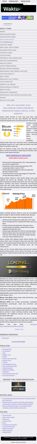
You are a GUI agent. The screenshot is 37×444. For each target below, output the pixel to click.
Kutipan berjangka (7, 368)
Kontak (3, 97)
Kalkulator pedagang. (8, 370)
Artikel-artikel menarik (9, 68)
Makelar (16, 4)
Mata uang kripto (7, 39)
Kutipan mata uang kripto (9, 358)
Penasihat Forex (7, 349)
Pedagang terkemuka (8, 92)
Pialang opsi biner (7, 430)
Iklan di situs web (7, 100)
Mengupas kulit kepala (9, 79)
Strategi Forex (6, 53)
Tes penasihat (6, 351)
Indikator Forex (6, 354)
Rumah (2, 31)
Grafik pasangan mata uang (10, 373)
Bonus (4, 423)
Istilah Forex (5, 55)
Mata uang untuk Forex (9, 47)
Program (4, 362)
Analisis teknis (6, 63)
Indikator (25, 1)
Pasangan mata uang (8, 50)
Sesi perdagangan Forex (9, 364)
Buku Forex (4, 76)
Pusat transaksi (6, 415)
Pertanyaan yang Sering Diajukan (13, 71)
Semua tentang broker (8, 426)
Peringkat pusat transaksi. (9, 424)
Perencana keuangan (8, 375)
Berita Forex (5, 89)
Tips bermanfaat (6, 42)
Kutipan (4, 356)
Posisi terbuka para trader (9, 366)
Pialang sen (5, 419)
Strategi (6, 4)
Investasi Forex (6, 421)
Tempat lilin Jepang (8, 84)
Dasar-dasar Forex (8, 34)
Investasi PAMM (6, 45)
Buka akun (5, 338)
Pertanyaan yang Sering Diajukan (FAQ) (16, 95)
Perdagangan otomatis (9, 87)
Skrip (3, 353)
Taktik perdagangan (8, 66)
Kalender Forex (6, 360)
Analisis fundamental (8, 60)
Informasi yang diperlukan (11, 58)
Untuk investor (6, 81)
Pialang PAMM (6, 432)
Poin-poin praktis (7, 74)
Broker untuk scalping (8, 417)
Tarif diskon (5, 371)
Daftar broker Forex (8, 428)
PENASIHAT (13, 1)
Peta (4, 1)
